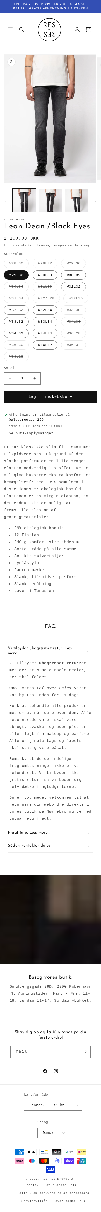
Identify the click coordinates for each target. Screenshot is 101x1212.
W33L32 (16, 322)
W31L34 (19, 299)
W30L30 (45, 275)
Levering (44, 245)
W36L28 (76, 334)
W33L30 (76, 311)
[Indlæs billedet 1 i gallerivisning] (24, 200)
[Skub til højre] (95, 201)
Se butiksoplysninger (31, 433)
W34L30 (76, 322)
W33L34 (45, 322)
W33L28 (19, 357)
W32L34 (45, 310)
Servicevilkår (34, 1201)
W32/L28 (49, 299)
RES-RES (49, 1178)
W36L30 (19, 346)
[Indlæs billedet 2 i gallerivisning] (50, 200)
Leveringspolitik (69, 1201)
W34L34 (45, 333)
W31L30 (47, 287)
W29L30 (76, 264)
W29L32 (16, 275)
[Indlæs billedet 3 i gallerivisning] (76, 200)
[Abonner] (84, 1052)
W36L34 (76, 346)
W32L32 (16, 310)
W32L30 (78, 299)
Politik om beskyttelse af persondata (53, 1193)
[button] (10, 29)
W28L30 (19, 264)
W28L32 (47, 264)
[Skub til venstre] (5, 201)
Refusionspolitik (60, 1185)
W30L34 (19, 287)
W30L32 (74, 275)
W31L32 (74, 287)
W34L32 (16, 333)
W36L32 (45, 345)
